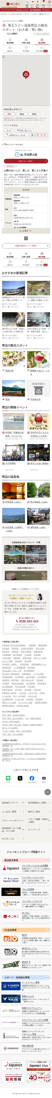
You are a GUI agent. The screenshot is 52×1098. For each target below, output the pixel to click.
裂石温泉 (31, 667)
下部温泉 (39, 680)
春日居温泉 (41, 683)
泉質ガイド (26, 575)
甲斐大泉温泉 (20, 687)
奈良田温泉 (24, 664)
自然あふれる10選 (36, 559)
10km (21, 114)
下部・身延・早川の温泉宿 (12, 734)
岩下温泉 (18, 690)
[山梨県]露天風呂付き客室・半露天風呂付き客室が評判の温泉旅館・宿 (24, 755)
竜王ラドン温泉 (31, 14)
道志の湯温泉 (26, 652)
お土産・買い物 (40, 135)
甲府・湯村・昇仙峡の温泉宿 (13, 715)
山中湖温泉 (41, 677)
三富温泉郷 (6, 655)
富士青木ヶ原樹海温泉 (10, 674)
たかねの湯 (6, 696)
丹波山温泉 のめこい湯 (11, 671)
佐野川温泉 (27, 658)
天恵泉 (42, 693)
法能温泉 (15, 652)
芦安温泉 (31, 687)
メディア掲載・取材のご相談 (38, 820)
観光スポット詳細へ (26, 161)
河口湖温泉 (30, 683)
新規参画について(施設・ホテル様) (11, 829)
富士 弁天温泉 (19, 696)
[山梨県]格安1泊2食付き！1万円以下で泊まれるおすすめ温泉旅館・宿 (24, 745)
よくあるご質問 (9, 811)
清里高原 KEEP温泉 (10, 680)
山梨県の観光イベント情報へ (26, 246)
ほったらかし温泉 (25, 702)
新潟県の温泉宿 (23, 706)
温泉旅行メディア (10, 802)
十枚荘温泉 (6, 658)
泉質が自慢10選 (36, 549)
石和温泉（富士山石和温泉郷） (14, 645)
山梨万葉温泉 (7, 690)
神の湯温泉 (19, 677)
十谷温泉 (27, 655)
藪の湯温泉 (17, 655)
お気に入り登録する (42, 34)
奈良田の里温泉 (27, 648)
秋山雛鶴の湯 (7, 699)
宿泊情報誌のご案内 (37, 802)
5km (9, 114)
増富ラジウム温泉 (9, 702)
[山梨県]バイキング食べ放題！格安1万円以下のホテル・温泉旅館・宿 (24, 750)
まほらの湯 (32, 693)
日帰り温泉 (26, 43)
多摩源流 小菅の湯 (9, 693)
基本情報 (10, 43)
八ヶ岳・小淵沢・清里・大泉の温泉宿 (17, 731)
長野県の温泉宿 (8, 706)
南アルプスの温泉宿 (10, 728)
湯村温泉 (32, 645)
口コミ (10, 51)
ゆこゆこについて (22, 10)
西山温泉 (39, 699)
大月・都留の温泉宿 (33, 718)
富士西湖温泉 (29, 671)
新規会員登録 (36, 10)
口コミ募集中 (12, 33)
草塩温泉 (18, 661)
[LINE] (8, 778)
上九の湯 (22, 693)
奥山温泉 (27, 661)
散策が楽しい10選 (14, 559)
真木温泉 (5, 652)
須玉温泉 (5, 648)
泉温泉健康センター (39, 664)
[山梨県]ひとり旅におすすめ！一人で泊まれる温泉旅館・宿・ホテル (24, 759)
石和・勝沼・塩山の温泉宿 (12, 718)
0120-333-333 (28, 621)
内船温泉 (16, 658)
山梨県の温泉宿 (41, 702)
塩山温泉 (29, 699)
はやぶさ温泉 (7, 661)
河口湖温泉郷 (7, 687)
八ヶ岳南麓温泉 (19, 667)
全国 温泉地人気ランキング (15, 549)
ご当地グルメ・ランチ (17, 135)
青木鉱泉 (27, 690)
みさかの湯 (32, 696)
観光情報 (41, 43)
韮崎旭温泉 (6, 667)
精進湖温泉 (42, 645)
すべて (9, 130)
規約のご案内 (34, 811)
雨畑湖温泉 (26, 674)
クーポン (41, 51)
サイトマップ (34, 829)
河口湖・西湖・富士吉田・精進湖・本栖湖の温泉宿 (22, 725)
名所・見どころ (25, 130)
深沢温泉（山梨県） (10, 664)
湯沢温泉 (37, 655)
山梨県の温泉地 (16, 14)
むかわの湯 (19, 699)
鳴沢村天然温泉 (18, 683)
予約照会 (37, 6)
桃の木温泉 (30, 677)
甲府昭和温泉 (7, 677)
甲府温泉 (15, 648)
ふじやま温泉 (38, 674)
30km (34, 114)
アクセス (26, 51)
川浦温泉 (5, 683)
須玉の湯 (37, 690)
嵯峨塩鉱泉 (38, 652)
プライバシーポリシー (12, 820)
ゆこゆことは (8, 838)
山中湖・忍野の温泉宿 (10, 722)
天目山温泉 (40, 648)
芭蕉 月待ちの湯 (27, 680)
